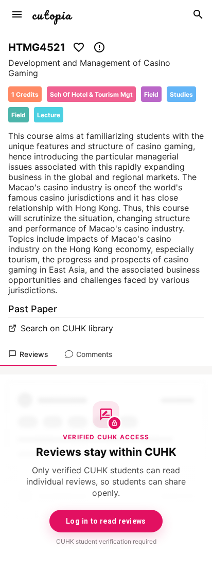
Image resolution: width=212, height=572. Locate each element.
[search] (198, 14)
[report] (99, 47)
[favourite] (78, 47)
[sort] (17, 14)
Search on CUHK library (67, 328)
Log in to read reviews (106, 521)
